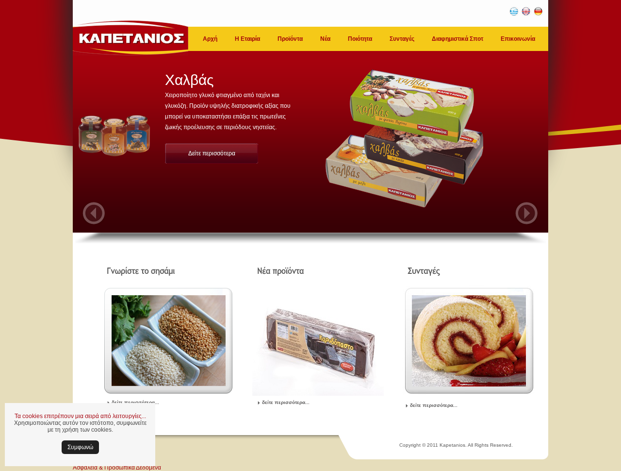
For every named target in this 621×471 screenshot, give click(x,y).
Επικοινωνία (518, 38)
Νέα (325, 38)
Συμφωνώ (80, 447)
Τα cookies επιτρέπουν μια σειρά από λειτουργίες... (80, 416)
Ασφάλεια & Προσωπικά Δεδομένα (117, 467)
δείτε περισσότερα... (135, 402)
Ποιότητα (360, 38)
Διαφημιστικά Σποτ (457, 38)
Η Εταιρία (247, 38)
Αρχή (210, 38)
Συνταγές (402, 38)
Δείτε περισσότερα (211, 153)
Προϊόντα (290, 38)
